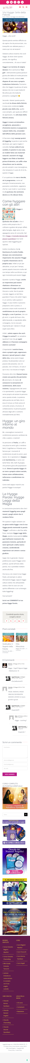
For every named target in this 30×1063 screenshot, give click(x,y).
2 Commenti (5, 652)
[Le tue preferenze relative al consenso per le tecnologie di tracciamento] (27, 1060)
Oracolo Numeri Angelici (6, 1013)
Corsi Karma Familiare (21, 957)
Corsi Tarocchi (21, 952)
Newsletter (20, 1011)
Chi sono (20, 1003)
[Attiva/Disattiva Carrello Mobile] (20, 7)
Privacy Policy (11, 1050)
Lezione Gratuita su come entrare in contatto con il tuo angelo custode (8, 981)
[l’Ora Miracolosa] (22, 634)
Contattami (20, 1007)
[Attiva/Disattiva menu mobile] (27, 7)
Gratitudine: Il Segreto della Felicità (7, 646)
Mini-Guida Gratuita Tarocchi (7, 966)
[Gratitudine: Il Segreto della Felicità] (8, 634)
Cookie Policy (19, 1050)
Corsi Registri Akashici (21, 946)
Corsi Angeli (21, 963)
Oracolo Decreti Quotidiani (7, 1029)
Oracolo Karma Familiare (6, 1003)
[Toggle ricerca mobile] (23, 7)
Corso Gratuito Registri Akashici (8, 949)
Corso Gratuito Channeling (8, 958)
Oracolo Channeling (7, 1021)
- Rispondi (20, 678)
